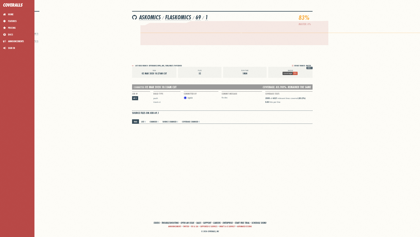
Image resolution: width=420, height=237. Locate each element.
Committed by (190, 93)
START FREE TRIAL (242, 223)
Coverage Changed (191, 121)
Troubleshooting (170, 223)
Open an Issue (187, 223)
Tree (135, 121)
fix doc (225, 97)
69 (198, 17)
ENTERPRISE (228, 223)
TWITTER (186, 226)
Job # (134, 93)
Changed (154, 121)
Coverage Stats (272, 93)
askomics (150, 17)
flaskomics (178, 17)
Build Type (158, 93)
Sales (198, 223)
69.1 (135, 98)
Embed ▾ (309, 68)
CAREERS (217, 223)
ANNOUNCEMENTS (174, 226)
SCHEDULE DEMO (259, 223)
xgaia (190, 97)
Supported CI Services (208, 226)
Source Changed (170, 121)
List (143, 121)
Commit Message (229, 93)
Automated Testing (244, 226)
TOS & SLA (194, 226)
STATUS (157, 223)
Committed (139, 87)
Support (207, 223)
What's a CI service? (227, 226)
